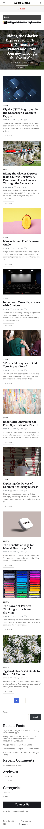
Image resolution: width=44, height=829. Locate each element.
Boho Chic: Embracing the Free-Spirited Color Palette (20, 423)
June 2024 (7, 780)
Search (6, 712)
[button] (19, 67)
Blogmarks (23, 824)
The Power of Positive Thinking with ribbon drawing (17, 609)
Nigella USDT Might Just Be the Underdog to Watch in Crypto (20, 113)
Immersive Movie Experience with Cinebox (22, 303)
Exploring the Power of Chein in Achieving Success (20, 485)
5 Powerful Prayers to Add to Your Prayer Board (21, 364)
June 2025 (7, 776)
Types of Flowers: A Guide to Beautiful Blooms (21, 672)
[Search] (40, 2)
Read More (8, 136)
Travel (22, 31)
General (6, 106)
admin (7, 120)
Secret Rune (22, 2)
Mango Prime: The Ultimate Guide (21, 242)
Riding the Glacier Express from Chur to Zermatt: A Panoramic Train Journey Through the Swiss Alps (22, 47)
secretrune (17, 62)
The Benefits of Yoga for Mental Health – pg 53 (18, 546)
